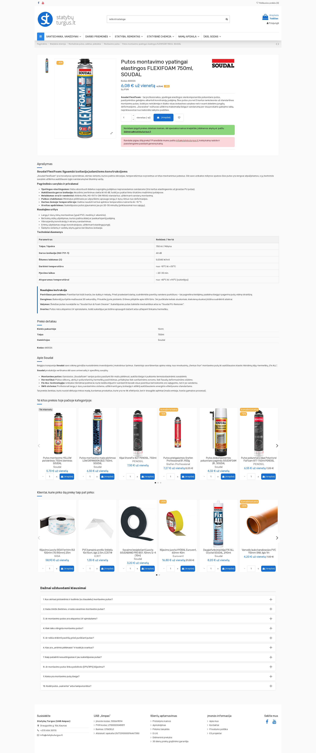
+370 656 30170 (48, 730)
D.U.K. (155, 733)
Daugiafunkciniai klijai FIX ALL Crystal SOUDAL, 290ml (218, 551)
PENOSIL (137, 461)
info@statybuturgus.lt (51, 735)
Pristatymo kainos (162, 721)
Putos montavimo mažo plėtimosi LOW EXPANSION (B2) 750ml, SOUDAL (97, 461)
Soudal (57, 466)
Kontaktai (214, 725)
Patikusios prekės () (269, 3)
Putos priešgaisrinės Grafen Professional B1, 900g (178, 459)
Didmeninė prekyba (162, 737)
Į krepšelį (165, 117)
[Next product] (278, 44)
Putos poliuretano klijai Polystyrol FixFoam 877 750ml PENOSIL (258, 459)
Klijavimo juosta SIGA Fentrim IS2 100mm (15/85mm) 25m (57, 551)
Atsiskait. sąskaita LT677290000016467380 (117, 733)
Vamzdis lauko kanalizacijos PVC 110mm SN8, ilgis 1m (259, 551)
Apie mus (214, 721)
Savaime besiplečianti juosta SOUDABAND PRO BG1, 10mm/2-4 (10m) (138, 553)
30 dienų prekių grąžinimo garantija (170, 741)
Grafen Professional (178, 464)
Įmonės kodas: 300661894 (109, 721)
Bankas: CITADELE (105, 729)
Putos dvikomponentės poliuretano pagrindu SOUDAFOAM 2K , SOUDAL (218, 461)
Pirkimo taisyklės (161, 729)
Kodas (124, 81)
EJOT (97, 556)
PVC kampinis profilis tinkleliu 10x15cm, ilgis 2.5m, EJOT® (97, 551)
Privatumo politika (218, 729)
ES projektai (215, 733)
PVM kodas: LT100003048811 (110, 725)
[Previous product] (277, 44)
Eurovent (178, 556)
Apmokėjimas (159, 725)
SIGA (57, 556)
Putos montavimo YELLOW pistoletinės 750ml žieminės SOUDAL (57, 461)
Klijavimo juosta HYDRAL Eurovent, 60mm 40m (178, 551)
